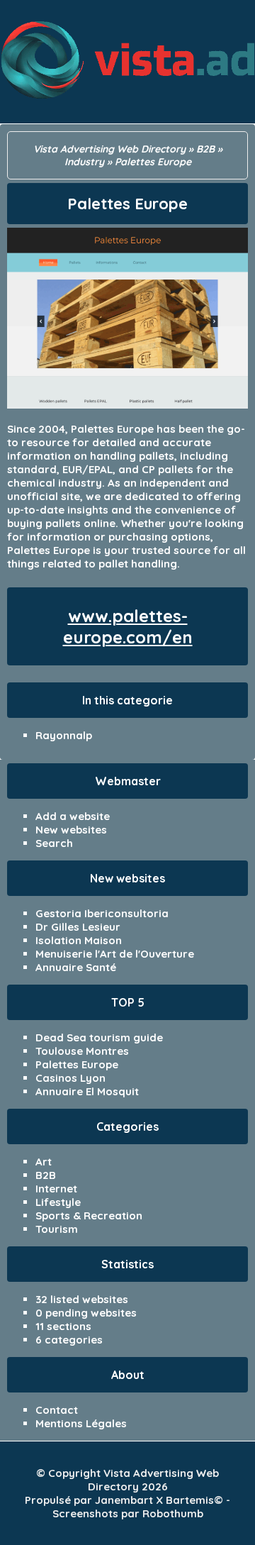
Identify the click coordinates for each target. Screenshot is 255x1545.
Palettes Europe (76, 1064)
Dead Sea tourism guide (99, 1037)
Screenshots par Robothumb (127, 1513)
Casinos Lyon (70, 1078)
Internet (56, 1188)
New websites (71, 829)
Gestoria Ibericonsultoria (102, 913)
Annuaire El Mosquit (87, 1091)
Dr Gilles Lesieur (77, 927)
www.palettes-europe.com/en (128, 626)
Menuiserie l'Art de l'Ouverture (114, 953)
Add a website (72, 816)
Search (54, 843)
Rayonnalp (63, 735)
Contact (56, 1410)
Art (43, 1161)
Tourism (56, 1229)
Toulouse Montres (82, 1051)
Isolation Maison (78, 940)
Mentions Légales (81, 1423)
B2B (45, 1175)
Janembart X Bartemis (154, 1500)
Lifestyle (58, 1202)
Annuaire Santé (75, 967)
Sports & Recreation (88, 1215)
